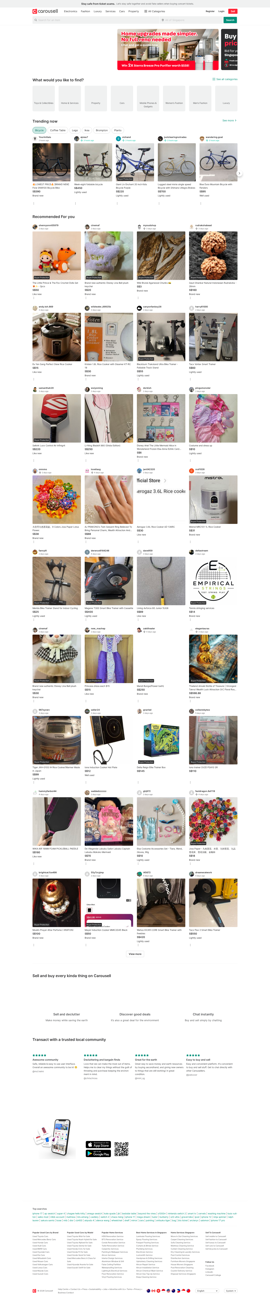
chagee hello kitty (76, 1213)
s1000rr (162, 1213)
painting (150, 1220)
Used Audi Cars (39, 1246)
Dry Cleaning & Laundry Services (185, 1252)
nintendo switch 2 (177, 1213)
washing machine (216, 1213)
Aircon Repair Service (145, 1264)
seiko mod (43, 1217)
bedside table (129, 1213)
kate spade (110, 1213)
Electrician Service (144, 1252)
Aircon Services (108, 1255)
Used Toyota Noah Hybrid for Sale (82, 1239)
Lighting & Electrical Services (114, 1271)
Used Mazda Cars (40, 1271)
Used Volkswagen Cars (42, 1264)
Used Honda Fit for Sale (77, 1252)
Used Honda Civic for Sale (78, 1249)
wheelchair (116, 1220)
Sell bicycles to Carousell (216, 1249)
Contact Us (75, 1289)
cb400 (78, 1220)
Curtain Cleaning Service (182, 1249)
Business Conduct (66, 1292)
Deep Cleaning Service (146, 1277)
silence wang (102, 1220)
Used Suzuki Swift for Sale (78, 1267)
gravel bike (187, 1217)
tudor (155, 1217)
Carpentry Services (110, 1249)
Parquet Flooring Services (147, 1242)
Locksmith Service (144, 1255)
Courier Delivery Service (181, 1271)
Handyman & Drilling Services (149, 1258)
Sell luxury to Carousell (215, 1242)
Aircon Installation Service (147, 1267)
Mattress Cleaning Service (182, 1246)
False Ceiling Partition (111, 1264)
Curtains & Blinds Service (147, 1246)
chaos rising (117, 1217)
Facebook (209, 1266)
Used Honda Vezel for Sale (78, 1255)
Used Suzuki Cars (40, 1274)
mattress (70, 1217)
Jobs (105, 1289)
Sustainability (95, 1289)
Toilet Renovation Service (113, 1246)
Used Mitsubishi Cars (41, 1258)
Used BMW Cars (39, 1249)
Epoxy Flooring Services (146, 1239)
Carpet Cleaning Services (182, 1239)
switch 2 (105, 1217)
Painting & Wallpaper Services (115, 1252)
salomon (204, 1220)
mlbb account (57, 1217)
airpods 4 (89, 1220)
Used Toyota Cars (40, 1236)
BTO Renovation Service (112, 1239)
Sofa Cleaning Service (180, 1242)
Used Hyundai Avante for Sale (80, 1264)
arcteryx (194, 1220)
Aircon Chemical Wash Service (149, 1271)
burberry (164, 1217)
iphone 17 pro (218, 1220)
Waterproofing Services (112, 1267)
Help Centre (63, 1289)
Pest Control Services (180, 1255)
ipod (197, 1217)
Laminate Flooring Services (148, 1236)
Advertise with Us (117, 1289)
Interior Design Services (112, 1258)
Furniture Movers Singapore (183, 1261)
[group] (135, 49)
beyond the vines (147, 1213)
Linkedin (209, 1272)
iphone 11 (130, 1217)
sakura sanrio (47, 1220)
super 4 (61, 1213)
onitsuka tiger (163, 1220)
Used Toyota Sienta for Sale (79, 1246)
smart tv (192, 1213)
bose (58, 1220)
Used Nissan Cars (40, 1261)
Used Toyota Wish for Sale (78, 1236)
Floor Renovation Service (113, 1274)
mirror (134, 1220)
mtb (65, 1220)
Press (84, 1289)
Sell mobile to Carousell (215, 1236)
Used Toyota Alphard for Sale (79, 1242)
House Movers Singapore (182, 1264)
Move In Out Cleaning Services (184, 1236)
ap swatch (49, 1213)
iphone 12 (206, 1217)
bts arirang (82, 1217)
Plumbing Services (144, 1249)
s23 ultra (174, 1217)
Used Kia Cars (38, 1255)
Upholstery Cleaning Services (149, 1261)
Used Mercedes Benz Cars (44, 1239)
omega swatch (94, 1213)
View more (135, 954)
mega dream (143, 1217)
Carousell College (213, 1275)
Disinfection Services (180, 1258)
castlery (94, 1217)
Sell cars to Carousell (214, 1246)
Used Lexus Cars (39, 1267)
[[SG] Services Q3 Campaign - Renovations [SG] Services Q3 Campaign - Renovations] (168, 49)
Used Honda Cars (40, 1242)
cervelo (202, 1213)
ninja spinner (219, 1217)
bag (174, 1220)
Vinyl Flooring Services (112, 1277)
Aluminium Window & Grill (113, 1261)
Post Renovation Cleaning (182, 1267)
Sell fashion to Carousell (216, 1239)
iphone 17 (37, 1213)
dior (71, 1220)
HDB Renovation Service (112, 1236)
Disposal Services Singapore (183, 1274)
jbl (119, 1213)
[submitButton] (230, 20)
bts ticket (183, 1220)
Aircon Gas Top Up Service (148, 1274)
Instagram (209, 1269)
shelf (126, 1220)
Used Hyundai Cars (40, 1252)
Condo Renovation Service (113, 1242)
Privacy (137, 1289)
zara (141, 1220)
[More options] (33, 203)
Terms (129, 1289)
